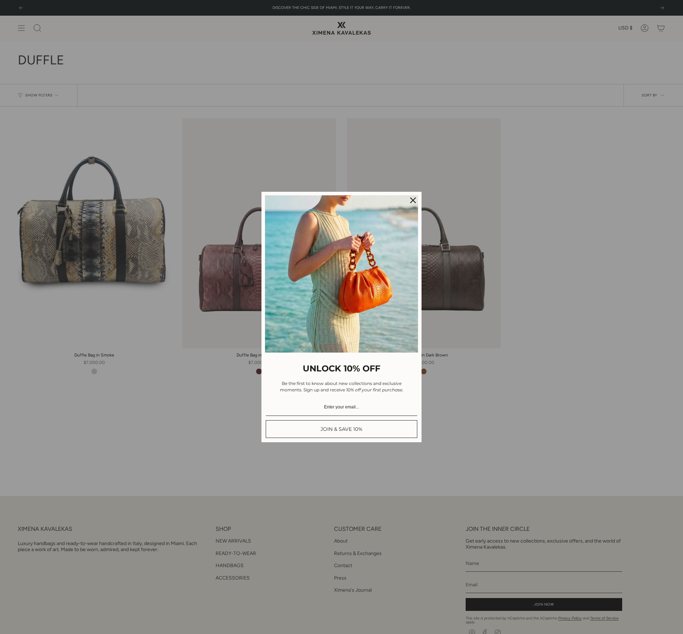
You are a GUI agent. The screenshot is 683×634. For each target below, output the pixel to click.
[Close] (413, 200)
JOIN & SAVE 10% (341, 429)
